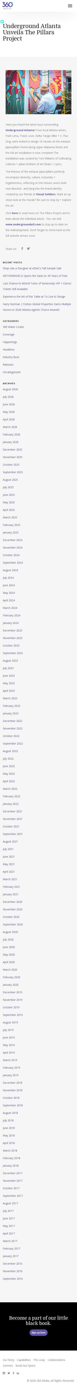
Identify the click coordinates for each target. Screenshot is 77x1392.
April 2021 (9, 871)
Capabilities (24, 1360)
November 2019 (12, 1000)
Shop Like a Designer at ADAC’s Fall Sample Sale (32, 268)
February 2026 (11, 434)
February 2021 (11, 886)
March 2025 (10, 517)
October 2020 (11, 917)
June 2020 (9, 947)
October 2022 (11, 736)
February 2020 (11, 977)
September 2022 (13, 743)
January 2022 (11, 804)
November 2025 (12, 457)
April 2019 (9, 1052)
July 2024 (8, 577)
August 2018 (10, 1113)
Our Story (8, 1360)
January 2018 (11, 1165)
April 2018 (9, 1143)
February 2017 (11, 1248)
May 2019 (9, 1045)
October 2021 (11, 826)
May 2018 (9, 1135)
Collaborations (56, 1360)
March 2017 (10, 1241)
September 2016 (13, 1278)
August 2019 (10, 1022)
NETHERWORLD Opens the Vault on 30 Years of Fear (35, 276)
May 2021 (9, 864)
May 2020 (9, 954)
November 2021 (12, 819)
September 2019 (13, 1015)
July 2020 (8, 939)
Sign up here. (38, 1332)
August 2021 (10, 841)
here (15, 213)
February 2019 (11, 1067)
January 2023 (11, 713)
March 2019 (10, 1060)
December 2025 (12, 449)
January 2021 (11, 894)
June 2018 (9, 1128)
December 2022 (12, 721)
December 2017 (12, 1173)
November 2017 (12, 1180)
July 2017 (8, 1211)
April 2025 (9, 510)
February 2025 (11, 525)
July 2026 (8, 397)
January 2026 (11, 442)
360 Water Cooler (13, 327)
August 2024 (10, 570)
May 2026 (9, 412)
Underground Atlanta (20, 130)
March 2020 (10, 969)
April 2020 (9, 962)
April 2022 (9, 781)
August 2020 (10, 932)
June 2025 (9, 495)
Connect (8, 1365)
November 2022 (12, 728)
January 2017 (11, 1256)
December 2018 (12, 1082)
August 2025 (10, 479)
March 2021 (10, 879)
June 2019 (9, 1037)
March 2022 (10, 789)
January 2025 (11, 532)
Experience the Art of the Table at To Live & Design (34, 296)
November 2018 (12, 1090)
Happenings (10, 342)
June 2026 (9, 404)
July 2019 (8, 1030)
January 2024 (11, 623)
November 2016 (12, 1271)
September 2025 (13, 472)
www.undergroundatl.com (23, 224)
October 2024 (11, 555)
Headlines (9, 349)
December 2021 (12, 811)
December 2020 (12, 902)
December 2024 (12, 540)
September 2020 (13, 924)
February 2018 (11, 1158)
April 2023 (9, 691)
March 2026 (10, 427)
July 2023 (8, 668)
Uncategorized (11, 372)
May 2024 (9, 593)
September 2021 (13, 834)
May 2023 (9, 683)
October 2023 (11, 645)
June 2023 (9, 675)
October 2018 (11, 1098)
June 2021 (9, 856)
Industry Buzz (11, 357)
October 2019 (11, 1007)
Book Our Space (25, 1365)
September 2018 (13, 1105)
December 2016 (12, 1263)
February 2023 (11, 706)
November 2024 (12, 547)
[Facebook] (22, 249)
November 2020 (12, 909)
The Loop (39, 1360)
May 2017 (9, 1226)
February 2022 (11, 796)
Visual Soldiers (46, 194)
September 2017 (13, 1196)
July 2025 (8, 487)
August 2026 (10, 389)
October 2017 (11, 1188)
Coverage (8, 334)
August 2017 (10, 1203)
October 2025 (11, 464)
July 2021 (8, 849)
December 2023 (12, 630)
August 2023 (10, 660)
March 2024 (10, 608)
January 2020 (11, 984)
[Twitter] (28, 249)
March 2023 (10, 698)
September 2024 (13, 562)
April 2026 (9, 419)
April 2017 (9, 1233)
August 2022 (10, 751)
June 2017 (9, 1218)
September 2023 (13, 653)
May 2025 (9, 502)
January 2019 (11, 1075)
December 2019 (12, 992)
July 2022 (8, 758)
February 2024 (11, 615)
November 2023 (12, 638)
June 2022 (9, 766)
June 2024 (9, 585)
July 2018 (8, 1120)
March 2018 (10, 1150)
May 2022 (9, 773)
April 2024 (9, 600)
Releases (8, 364)
